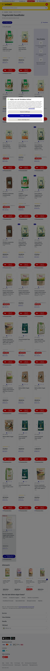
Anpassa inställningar (25, 111)
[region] (25, 109)
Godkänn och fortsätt (25, 115)
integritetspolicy (32, 108)
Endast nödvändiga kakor (25, 119)
